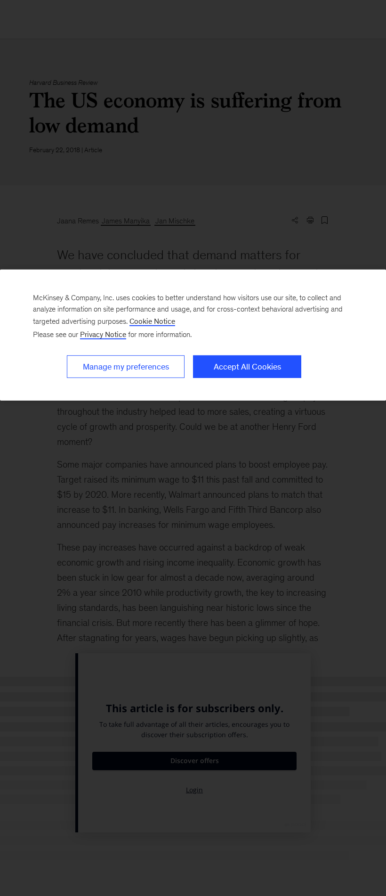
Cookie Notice (152, 321)
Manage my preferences (126, 366)
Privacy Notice (103, 334)
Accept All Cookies (247, 366)
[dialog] (193, 335)
